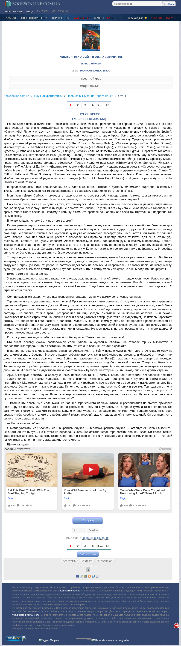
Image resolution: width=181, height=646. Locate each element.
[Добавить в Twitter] (93, 576)
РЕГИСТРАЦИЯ (14, 11)
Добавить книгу (162, 18)
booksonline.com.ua (70, 590)
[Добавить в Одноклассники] (89, 576)
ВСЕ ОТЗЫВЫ (70, 561)
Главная (10, 18)
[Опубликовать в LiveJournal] (81, 576)
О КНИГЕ (87, 561)
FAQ (68, 18)
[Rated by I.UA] (30, 640)
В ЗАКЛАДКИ (136, 18)
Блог (110, 18)
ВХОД (29, 11)
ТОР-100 (57, 18)
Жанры (99, 18)
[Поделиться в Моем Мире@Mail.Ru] (85, 576)
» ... (100, 105)
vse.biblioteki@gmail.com (25, 615)
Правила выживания (95, 537)
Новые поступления (33, 18)
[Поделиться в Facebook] (77, 576)
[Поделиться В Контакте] (97, 576)
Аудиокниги (82, 18)
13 (107, 105)
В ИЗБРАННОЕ (104, 561)
